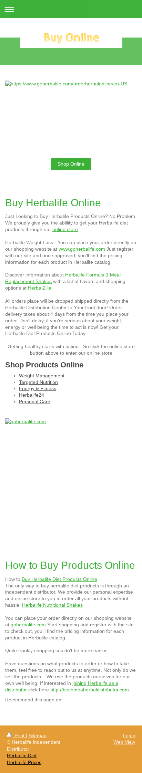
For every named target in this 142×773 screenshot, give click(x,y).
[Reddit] (63, 710)
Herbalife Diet (22, 755)
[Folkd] (74, 710)
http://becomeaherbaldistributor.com (89, 689)
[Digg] (53, 710)
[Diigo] (115, 710)
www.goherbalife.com (82, 249)
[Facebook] (22, 710)
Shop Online (71, 164)
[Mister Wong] (84, 710)
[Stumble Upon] (94, 710)
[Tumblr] (105, 710)
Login (129, 735)
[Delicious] (43, 710)
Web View (124, 742)
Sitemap (38, 735)
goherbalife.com (28, 624)
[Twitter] (32, 710)
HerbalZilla (39, 288)
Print (19, 735)
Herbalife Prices (24, 762)
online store (65, 229)
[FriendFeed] (125, 710)
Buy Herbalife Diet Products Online (59, 579)
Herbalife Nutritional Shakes (52, 605)
